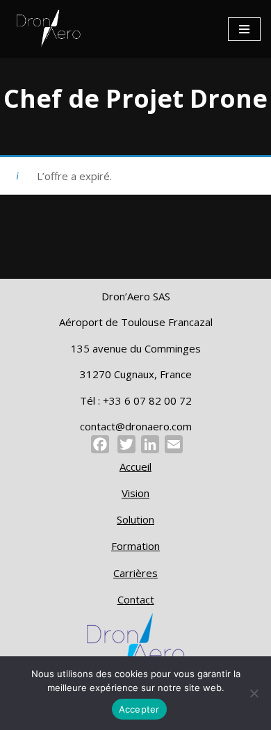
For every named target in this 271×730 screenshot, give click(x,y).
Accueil (135, 466)
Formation (135, 546)
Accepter (139, 709)
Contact (135, 599)
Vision (135, 493)
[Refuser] (254, 693)
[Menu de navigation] (244, 29)
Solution (135, 519)
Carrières (135, 573)
